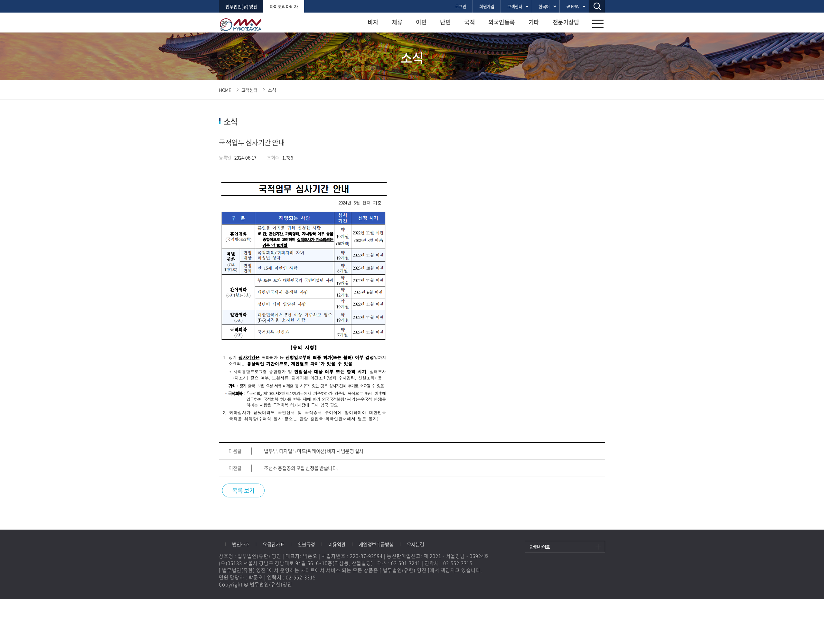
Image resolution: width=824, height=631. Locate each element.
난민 (445, 22)
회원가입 (486, 6)
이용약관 (337, 544)
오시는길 (415, 544)
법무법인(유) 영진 (241, 6)
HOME (225, 90)
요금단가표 (274, 544)
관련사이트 (540, 546)
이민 (421, 22)
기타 (534, 22)
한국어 (544, 6)
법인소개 (240, 544)
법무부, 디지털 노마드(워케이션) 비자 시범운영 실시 (313, 451)
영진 (244, 24)
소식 (272, 90)
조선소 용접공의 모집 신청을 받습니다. (301, 468)
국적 (469, 22)
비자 (373, 22)
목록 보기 (243, 490)
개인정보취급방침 (376, 544)
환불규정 (306, 544)
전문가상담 (566, 22)
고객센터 (514, 6)
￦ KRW (572, 6)
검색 (597, 6)
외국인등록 (501, 22)
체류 (397, 22)
